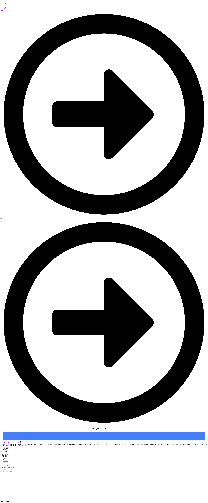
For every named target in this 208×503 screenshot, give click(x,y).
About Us (4, 7)
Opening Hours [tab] (5, 449)
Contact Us (4, 8)
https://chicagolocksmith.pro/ (9, 463)
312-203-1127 (6, 465)
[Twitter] (1, 452)
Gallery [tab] (4, 469)
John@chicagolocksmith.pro (9, 467)
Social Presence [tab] (5, 448)
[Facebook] (0, 452)
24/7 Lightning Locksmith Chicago (10, 442)
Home (4, 6)
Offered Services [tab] (5, 447)
